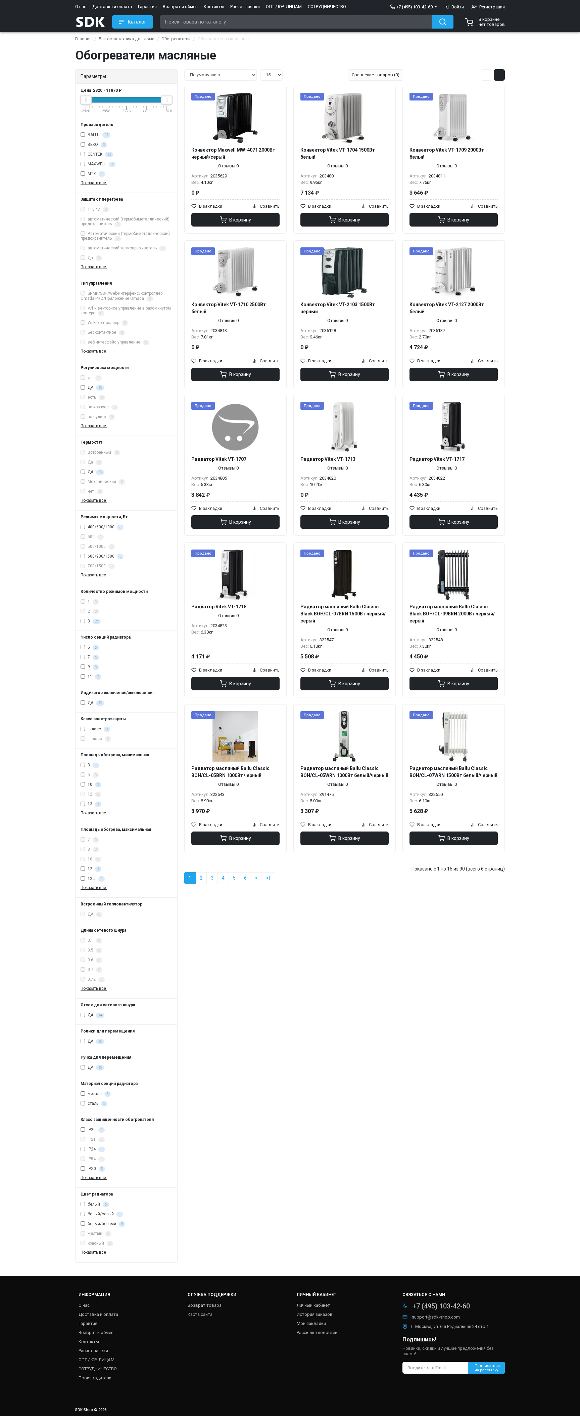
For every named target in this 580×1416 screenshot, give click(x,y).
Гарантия (147, 6)
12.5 (94, 878)
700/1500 (99, 566)
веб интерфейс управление (117, 342)
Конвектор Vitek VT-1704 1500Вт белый (337, 153)
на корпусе (101, 407)
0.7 (93, 969)
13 (93, 804)
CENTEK (99, 154)
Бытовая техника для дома (126, 38)
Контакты (214, 6)
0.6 (93, 960)
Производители (95, 1377)
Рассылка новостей (317, 1332)
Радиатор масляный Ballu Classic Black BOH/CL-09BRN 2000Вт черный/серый (452, 613)
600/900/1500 (104, 556)
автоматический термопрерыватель (125, 248)
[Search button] (442, 22)
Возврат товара (205, 1305)
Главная (83, 38)
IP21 (94, 1139)
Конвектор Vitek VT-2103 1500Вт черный (337, 308)
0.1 (93, 940)
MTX (95, 173)
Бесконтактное (105, 332)
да (93, 377)
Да (93, 258)
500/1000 (99, 546)
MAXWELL (100, 164)
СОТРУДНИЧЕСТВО (327, 6)
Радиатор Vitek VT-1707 (218, 459)
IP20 (94, 1129)
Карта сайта (200, 1314)
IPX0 (95, 1168)
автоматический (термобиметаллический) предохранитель (125, 222)
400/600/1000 (104, 527)
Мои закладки (311, 1323)
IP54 (94, 1159)
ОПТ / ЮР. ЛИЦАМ (284, 6)
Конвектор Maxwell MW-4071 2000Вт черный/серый (233, 153)
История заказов (315, 1314)
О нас (80, 6)
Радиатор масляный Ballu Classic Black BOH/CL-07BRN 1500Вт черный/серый (343, 613)
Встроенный (102, 452)
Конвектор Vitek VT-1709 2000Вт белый (446, 153)
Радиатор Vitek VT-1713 (327, 459)
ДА (94, 387)
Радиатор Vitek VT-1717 (437, 459)
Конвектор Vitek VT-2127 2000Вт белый (446, 308)
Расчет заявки (245, 6)
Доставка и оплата (112, 6)
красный (99, 1243)
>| (268, 878)
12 (93, 794)
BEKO (96, 144)
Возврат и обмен (180, 6)
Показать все (94, 182)
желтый (98, 1233)
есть (95, 397)
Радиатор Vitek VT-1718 (218, 606)
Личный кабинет (313, 1305)
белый (97, 1204)
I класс (97, 729)
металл (97, 1093)
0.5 (93, 950)
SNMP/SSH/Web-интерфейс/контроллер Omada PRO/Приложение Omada (121, 296)
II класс (98, 738)
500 (94, 536)
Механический (105, 481)
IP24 (94, 1149)
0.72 (94, 979)
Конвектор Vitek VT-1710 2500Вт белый (228, 308)
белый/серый (103, 1214)
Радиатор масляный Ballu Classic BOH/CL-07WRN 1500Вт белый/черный (453, 772)
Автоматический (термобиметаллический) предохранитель (125, 236)
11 (93, 676)
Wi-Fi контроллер (106, 322)
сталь (96, 1103)
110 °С (97, 209)
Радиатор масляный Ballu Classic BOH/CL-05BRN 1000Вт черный (230, 772)
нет (94, 491)
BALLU (97, 134)
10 (93, 784)
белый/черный (105, 1223)
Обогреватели (176, 38)
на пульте (100, 416)
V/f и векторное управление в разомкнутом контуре (126, 311)
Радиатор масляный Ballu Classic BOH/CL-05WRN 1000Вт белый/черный (344, 772)
